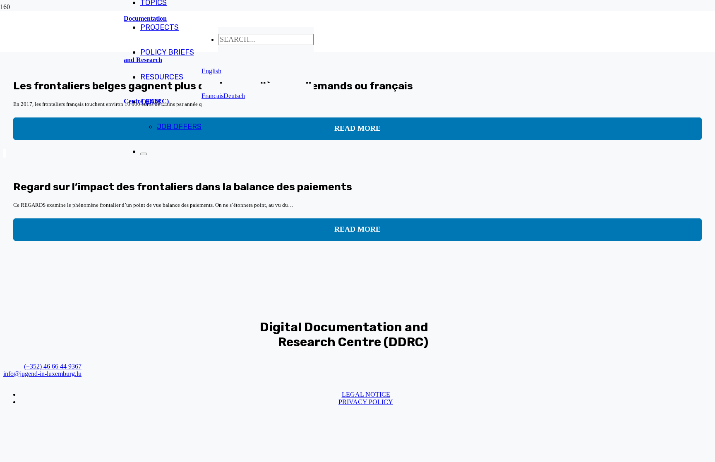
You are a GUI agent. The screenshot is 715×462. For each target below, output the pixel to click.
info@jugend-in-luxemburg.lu (42, 373)
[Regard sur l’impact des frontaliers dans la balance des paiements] (4, 153)
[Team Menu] (164, 104)
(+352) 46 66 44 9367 (53, 366)
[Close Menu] (143, 154)
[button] (211, 70)
